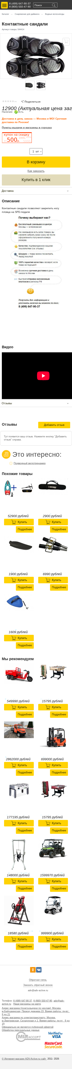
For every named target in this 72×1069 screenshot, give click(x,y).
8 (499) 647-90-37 (20, 3)
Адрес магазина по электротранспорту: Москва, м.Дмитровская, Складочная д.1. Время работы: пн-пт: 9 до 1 (36, 1020)
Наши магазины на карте (27, 1003)
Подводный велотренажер (30, 463)
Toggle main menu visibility (4, 5)
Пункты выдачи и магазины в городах (27, 127)
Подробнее (25, 529)
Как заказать (36, 171)
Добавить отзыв (54, 424)
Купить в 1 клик (36, 179)
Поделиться (30, 101)
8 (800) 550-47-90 (20, 6)
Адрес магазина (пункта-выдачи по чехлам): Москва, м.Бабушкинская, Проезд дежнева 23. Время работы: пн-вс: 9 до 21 (36, 1011)
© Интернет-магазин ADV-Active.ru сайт (24, 1058)
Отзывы (7, 403)
